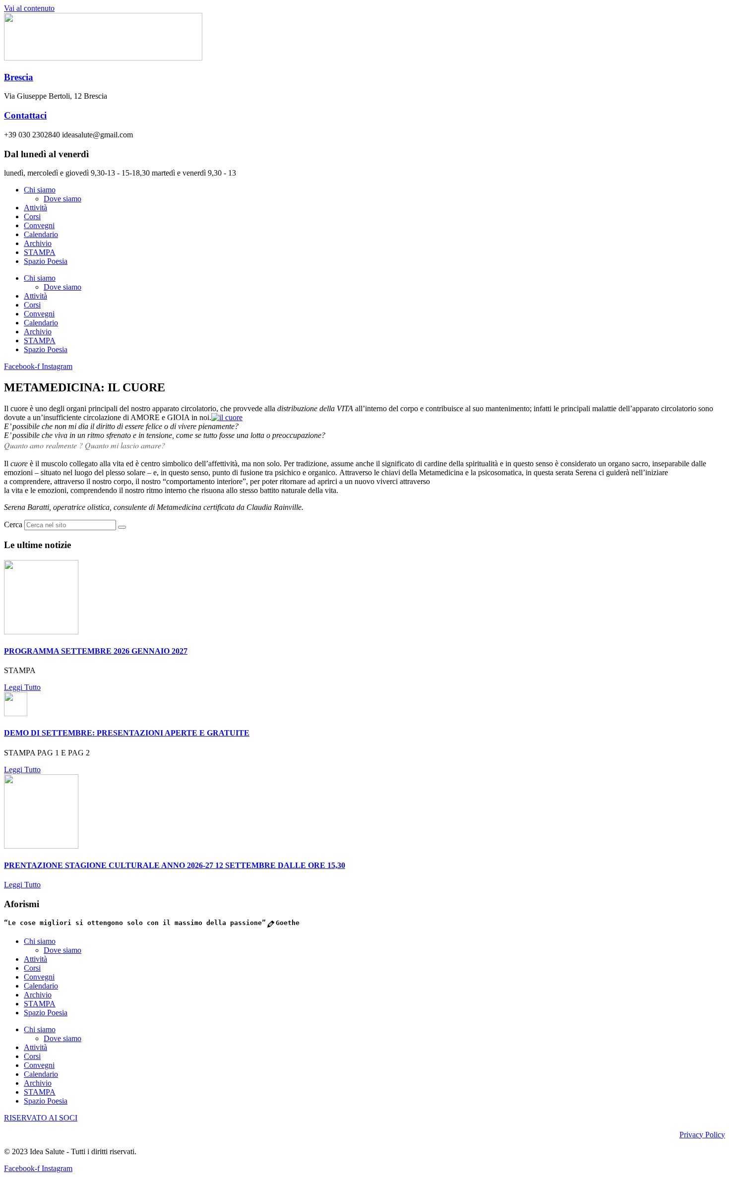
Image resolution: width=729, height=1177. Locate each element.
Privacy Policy (702, 1134)
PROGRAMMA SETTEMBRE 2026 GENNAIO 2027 (95, 651)
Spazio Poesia (45, 261)
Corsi (32, 216)
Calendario (41, 234)
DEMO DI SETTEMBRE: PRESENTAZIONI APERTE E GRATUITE (126, 733)
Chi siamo (40, 190)
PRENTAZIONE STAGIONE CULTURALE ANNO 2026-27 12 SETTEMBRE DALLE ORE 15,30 (174, 865)
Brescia (18, 77)
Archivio (38, 243)
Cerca (13, 524)
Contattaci (25, 115)
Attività (35, 207)
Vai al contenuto (29, 8)
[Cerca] (122, 527)
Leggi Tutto (22, 687)
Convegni (39, 225)
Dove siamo (62, 198)
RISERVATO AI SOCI (40, 1118)
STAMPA (40, 252)
